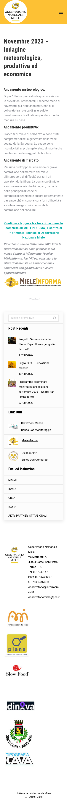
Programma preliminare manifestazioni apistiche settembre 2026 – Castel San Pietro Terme (36, 389)
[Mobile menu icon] (60, 12)
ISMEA (12, 489)
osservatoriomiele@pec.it (44, 597)
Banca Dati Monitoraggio (36, 430)
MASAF (12, 480)
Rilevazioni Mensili (32, 423)
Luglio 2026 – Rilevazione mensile (34, 365)
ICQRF (12, 506)
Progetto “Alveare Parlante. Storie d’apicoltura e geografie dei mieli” (37, 344)
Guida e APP (29, 453)
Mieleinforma (30, 440)
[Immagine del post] (12, 340)
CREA (11, 497)
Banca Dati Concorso (35, 459)
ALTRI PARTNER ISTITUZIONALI (27, 515)
